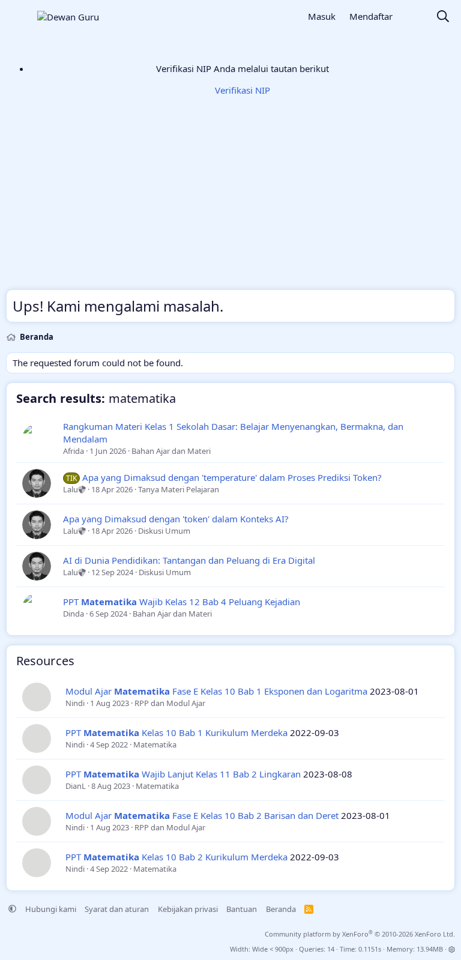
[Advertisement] (230, 202)
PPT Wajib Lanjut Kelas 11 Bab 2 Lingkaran (183, 774)
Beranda (281, 909)
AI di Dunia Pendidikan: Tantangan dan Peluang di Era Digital (189, 560)
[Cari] (443, 17)
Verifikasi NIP (242, 90)
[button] (12, 909)
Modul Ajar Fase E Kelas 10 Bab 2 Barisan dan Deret (202, 815)
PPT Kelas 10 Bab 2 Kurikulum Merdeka (176, 857)
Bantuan (241, 909)
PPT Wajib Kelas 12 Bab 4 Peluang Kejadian (181, 602)
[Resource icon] (36, 697)
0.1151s (369, 948)
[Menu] (16, 17)
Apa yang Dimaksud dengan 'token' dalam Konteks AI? (176, 519)
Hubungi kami (50, 909)
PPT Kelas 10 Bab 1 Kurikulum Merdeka (176, 732)
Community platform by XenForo (360, 933)
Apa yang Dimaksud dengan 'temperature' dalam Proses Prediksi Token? (232, 477)
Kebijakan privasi (188, 909)
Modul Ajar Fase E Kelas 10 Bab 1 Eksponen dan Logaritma (216, 691)
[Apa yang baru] (414, 17)
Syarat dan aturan (117, 909)
